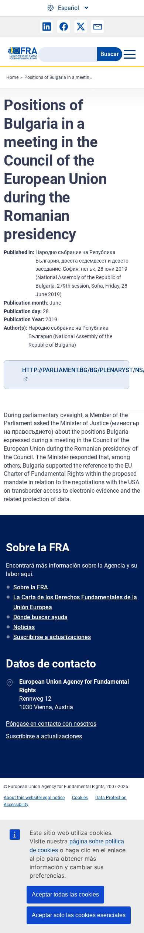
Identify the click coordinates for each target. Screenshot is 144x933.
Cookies (80, 797)
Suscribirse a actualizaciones (52, 637)
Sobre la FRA (30, 587)
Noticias (24, 627)
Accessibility (16, 804)
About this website (22, 797)
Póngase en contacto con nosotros (51, 723)
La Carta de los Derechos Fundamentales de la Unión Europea (75, 602)
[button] (46, 26)
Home (12, 77)
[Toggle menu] (129, 54)
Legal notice (53, 797)
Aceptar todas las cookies (65, 894)
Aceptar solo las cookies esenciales (79, 915)
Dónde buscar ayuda (40, 617)
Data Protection (111, 797)
